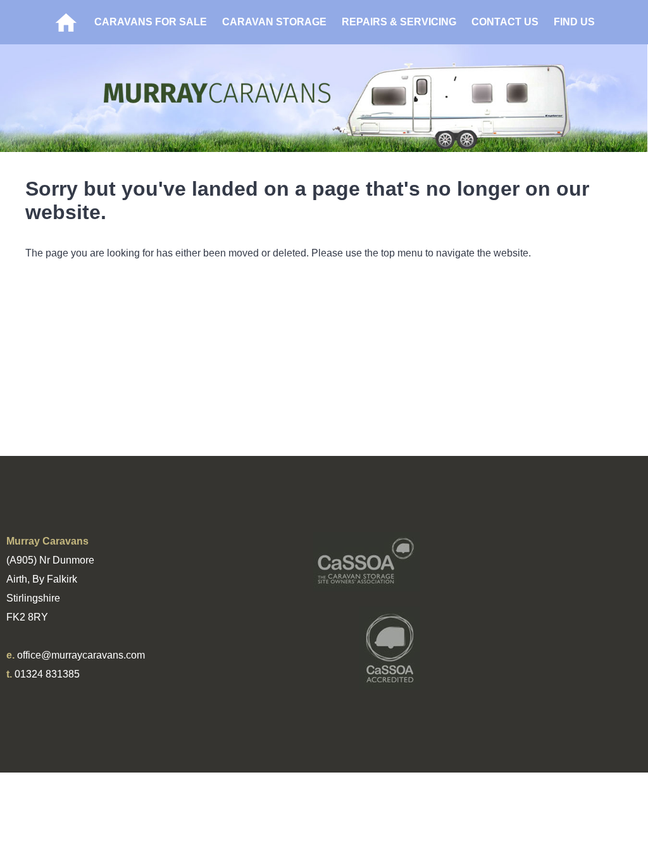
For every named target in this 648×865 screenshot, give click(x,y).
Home (66, 22)
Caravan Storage (274, 21)
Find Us (574, 21)
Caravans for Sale (150, 21)
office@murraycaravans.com (81, 655)
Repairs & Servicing (399, 21)
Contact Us (505, 21)
